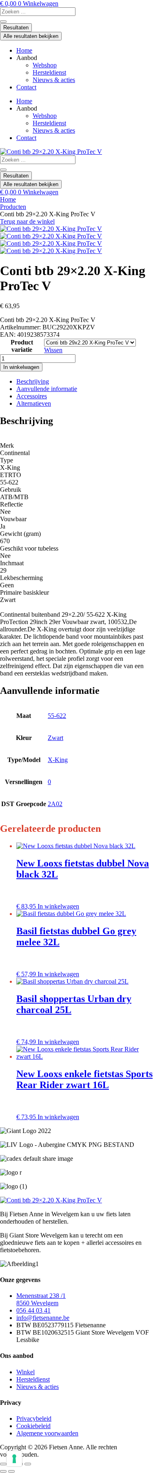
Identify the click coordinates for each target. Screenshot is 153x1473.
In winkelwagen (21, 367)
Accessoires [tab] (31, 396)
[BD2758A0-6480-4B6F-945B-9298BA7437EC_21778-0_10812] (51, 250)
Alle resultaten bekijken (30, 36)
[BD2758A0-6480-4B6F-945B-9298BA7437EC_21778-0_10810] (51, 236)
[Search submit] (3, 21)
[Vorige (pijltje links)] (3, 1471)
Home (24, 50)
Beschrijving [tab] (32, 381)
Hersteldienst (49, 72)
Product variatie (22, 346)
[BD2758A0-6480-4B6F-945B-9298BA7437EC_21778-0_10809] (51, 228)
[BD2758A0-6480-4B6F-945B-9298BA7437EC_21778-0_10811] (51, 243)
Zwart (55, 737)
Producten (13, 206)
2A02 (55, 803)
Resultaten (16, 27)
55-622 (57, 715)
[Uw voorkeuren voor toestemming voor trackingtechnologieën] (14, 1458)
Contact (26, 87)
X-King (58, 759)
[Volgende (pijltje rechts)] (11, 1471)
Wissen (53, 350)
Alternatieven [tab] (33, 403)
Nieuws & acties (54, 79)
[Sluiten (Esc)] (27, 1464)
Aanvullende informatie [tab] (46, 388)
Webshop (45, 65)
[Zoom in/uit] (3, 1464)
